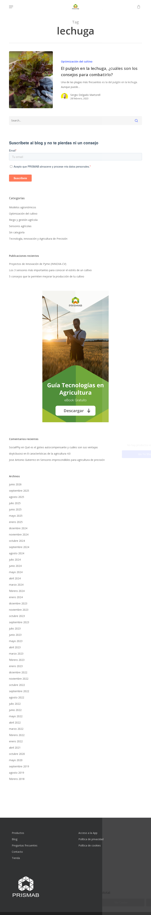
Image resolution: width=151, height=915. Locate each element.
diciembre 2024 (18, 528)
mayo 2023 (15, 641)
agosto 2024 (16, 553)
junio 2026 (15, 484)
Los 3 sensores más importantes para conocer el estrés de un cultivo (50, 270)
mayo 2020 (15, 760)
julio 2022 (15, 703)
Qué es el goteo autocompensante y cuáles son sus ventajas (61, 447)
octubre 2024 (17, 540)
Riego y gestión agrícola (23, 220)
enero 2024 (16, 597)
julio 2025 (15, 503)
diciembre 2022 (18, 672)
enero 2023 (16, 666)
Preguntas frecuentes (24, 845)
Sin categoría (16, 232)
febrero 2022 (16, 735)
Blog (14, 839)
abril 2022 (15, 722)
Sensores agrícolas (20, 226)
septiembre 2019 (19, 766)
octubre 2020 (17, 754)
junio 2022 (15, 710)
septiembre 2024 (19, 547)
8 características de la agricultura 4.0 (49, 453)
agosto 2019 (16, 772)
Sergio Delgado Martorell (85, 95)
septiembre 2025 (19, 490)
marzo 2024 (16, 584)
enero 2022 (16, 741)
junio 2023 (15, 634)
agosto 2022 (16, 697)
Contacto (17, 851)
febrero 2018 (16, 779)
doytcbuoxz (16, 453)
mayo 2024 (15, 572)
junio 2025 (15, 509)
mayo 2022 (15, 716)
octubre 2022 (17, 685)
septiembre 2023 (19, 622)
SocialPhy (14, 447)
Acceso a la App (87, 833)
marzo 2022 (16, 728)
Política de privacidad (90, 839)
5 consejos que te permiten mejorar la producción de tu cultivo (46, 276)
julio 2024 (15, 559)
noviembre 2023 (18, 609)
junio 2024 (15, 566)
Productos (18, 833)
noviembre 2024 (18, 534)
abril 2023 (15, 647)
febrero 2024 (16, 591)
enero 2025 (16, 522)
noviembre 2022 (18, 678)
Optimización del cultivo (76, 61)
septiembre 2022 (19, 691)
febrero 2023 (16, 660)
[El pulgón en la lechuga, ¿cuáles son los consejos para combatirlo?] (31, 79)
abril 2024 (15, 578)
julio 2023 (15, 628)
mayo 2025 (15, 515)
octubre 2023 (17, 616)
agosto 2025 (16, 497)
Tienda (16, 858)
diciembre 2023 (18, 603)
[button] (11, 7)
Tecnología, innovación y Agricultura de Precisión (38, 238)
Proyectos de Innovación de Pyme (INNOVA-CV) (37, 264)
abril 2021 (15, 747)
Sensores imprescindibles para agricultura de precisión (72, 460)
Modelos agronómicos (22, 207)
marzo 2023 (16, 653)
